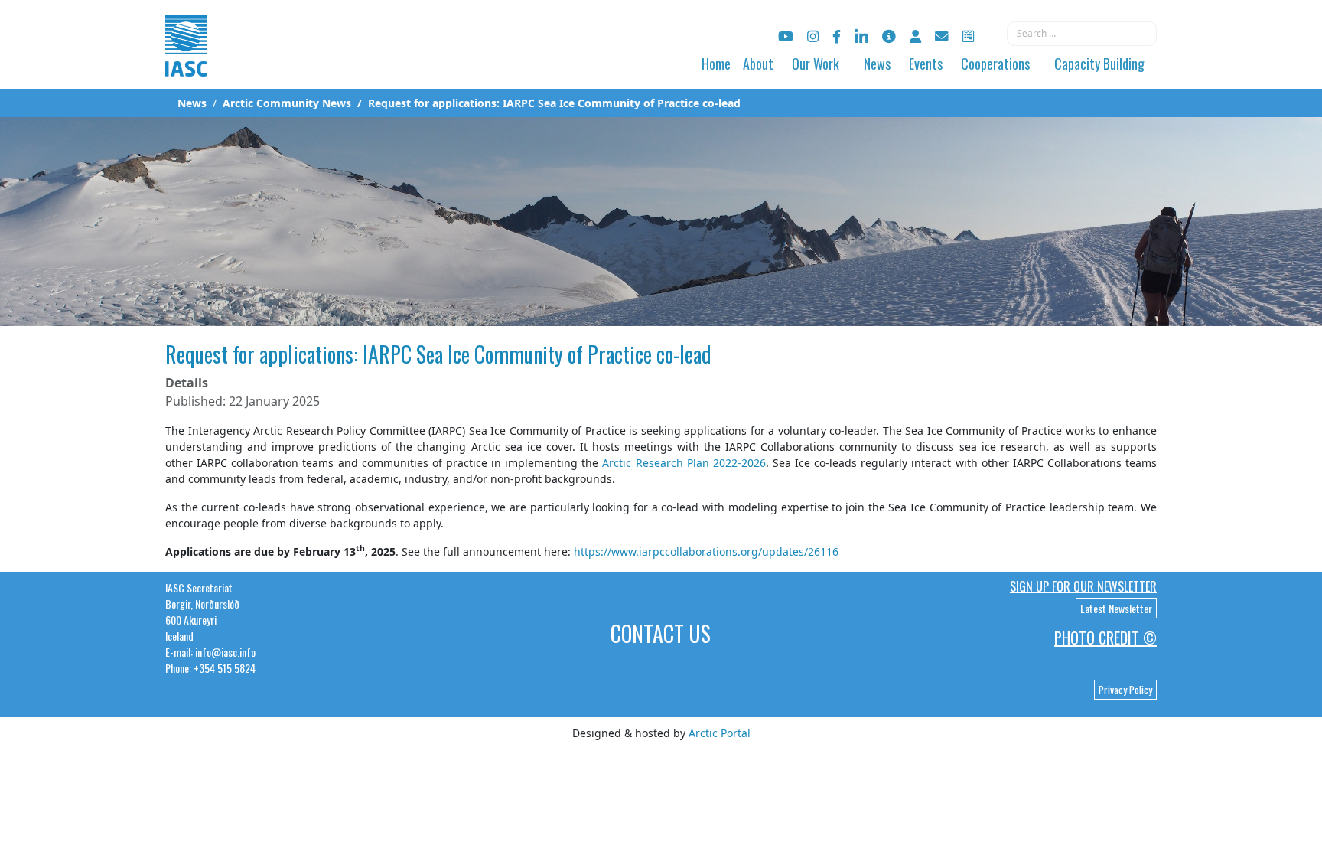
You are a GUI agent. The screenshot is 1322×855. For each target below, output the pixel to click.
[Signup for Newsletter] (889, 36)
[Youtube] (785, 36)
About (758, 63)
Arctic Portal (720, 733)
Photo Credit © (1105, 637)
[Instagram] (813, 36)
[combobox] (1082, 33)
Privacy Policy (1125, 689)
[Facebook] (836, 36)
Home (716, 63)
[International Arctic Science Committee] (186, 61)
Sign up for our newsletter (1083, 586)
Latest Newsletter (1116, 608)
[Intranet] (915, 36)
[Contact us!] (942, 36)
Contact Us (661, 633)
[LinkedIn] (861, 36)
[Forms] (968, 36)
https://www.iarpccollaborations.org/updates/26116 (706, 551)
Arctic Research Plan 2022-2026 (683, 462)
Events (926, 63)
